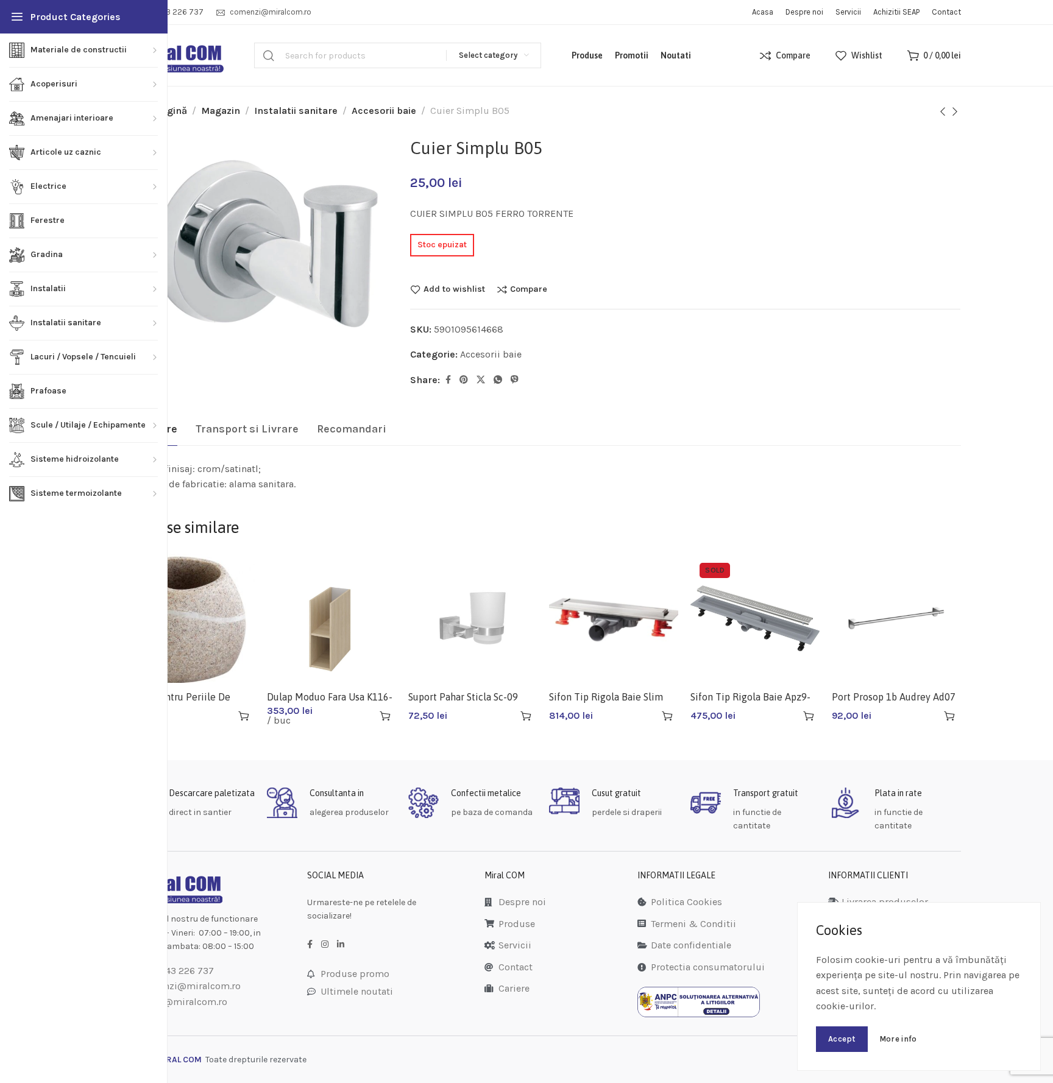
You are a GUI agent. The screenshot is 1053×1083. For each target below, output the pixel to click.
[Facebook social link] (448, 380)
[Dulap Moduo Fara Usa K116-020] (331, 618)
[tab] (247, 429)
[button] (244, 716)
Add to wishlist (454, 289)
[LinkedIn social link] (341, 945)
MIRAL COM (179, 1059)
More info (898, 1038)
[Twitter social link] (480, 380)
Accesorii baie (384, 110)
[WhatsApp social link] (497, 380)
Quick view (222, 715)
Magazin (220, 110)
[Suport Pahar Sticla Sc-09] (472, 618)
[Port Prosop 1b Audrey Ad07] (896, 618)
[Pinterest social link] (463, 380)
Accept (842, 1038)
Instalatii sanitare (296, 110)
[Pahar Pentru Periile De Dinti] (190, 618)
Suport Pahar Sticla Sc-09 (463, 696)
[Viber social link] (514, 380)
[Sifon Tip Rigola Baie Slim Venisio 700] (613, 618)
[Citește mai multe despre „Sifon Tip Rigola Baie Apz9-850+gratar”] (809, 716)
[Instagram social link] (325, 945)
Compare (528, 289)
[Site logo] (175, 55)
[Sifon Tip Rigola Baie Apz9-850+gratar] (755, 618)
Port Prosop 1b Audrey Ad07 (894, 696)
